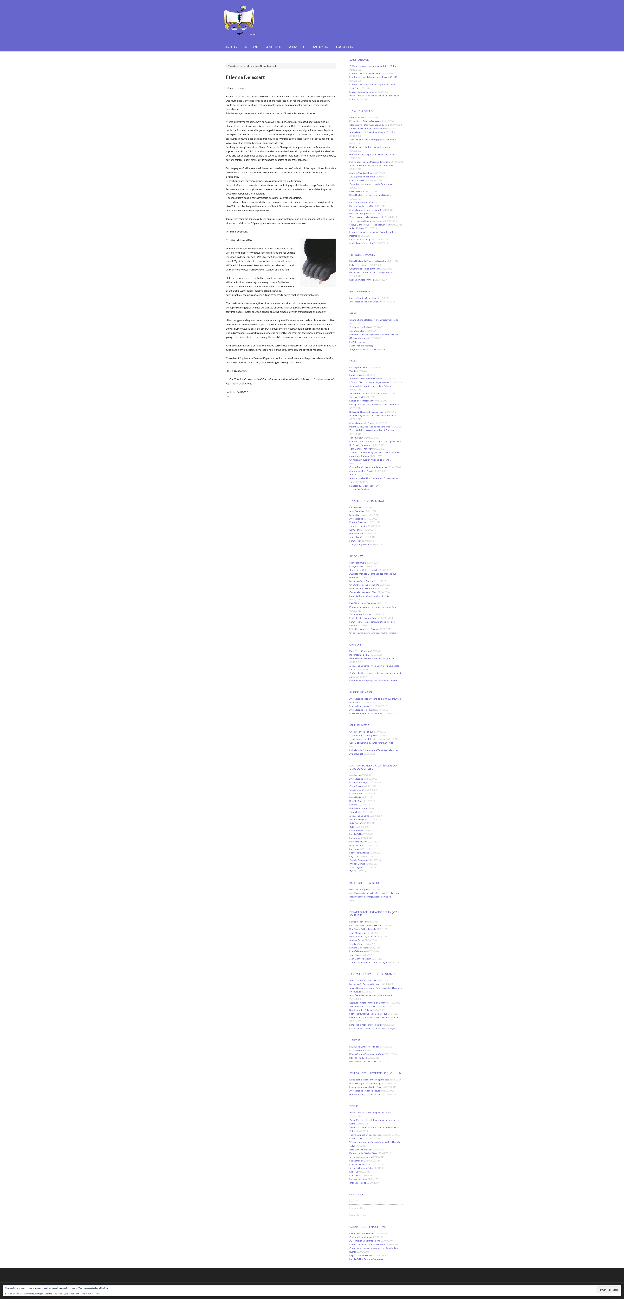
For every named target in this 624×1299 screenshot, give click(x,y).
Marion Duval (356, 374)
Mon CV (353, 1200)
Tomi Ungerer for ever (360, 448)
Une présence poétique (361, 731)
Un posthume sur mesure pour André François (372, 632)
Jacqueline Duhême (359, 489)
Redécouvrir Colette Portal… (364, 570)
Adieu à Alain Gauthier (361, 172)
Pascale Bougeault (359, 860)
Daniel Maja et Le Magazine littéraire (367, 261)
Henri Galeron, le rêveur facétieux (366, 1094)
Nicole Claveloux (358, 515)
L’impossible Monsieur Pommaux (365, 1024)
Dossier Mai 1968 (358, 1057)
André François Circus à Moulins (365, 1090)
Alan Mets (354, 775)
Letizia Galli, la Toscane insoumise (366, 1259)
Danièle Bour (356, 801)
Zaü (351, 871)
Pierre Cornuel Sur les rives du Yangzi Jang (370, 183)
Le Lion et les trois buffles (362, 400)
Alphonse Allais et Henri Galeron (366, 378)
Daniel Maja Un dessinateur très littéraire (370, 195)
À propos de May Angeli (361, 471)
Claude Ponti (356, 793)
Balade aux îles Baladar (361, 1010)
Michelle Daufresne (359, 852)
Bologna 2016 (356, 566)
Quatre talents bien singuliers (364, 268)
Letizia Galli (355, 507)
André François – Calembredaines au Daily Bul (372, 132)
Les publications (357, 1215)
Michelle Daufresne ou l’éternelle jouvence (370, 272)
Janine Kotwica (312, 27)
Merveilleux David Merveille (363, 1061)
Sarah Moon (355, 540)
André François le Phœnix (362, 422)
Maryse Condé (357, 845)
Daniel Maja (355, 797)
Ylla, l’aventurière (358, 437)
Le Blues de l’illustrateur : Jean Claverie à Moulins (374, 1017)
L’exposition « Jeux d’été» (362, 1233)
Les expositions (357, 1208)
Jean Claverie (356, 537)
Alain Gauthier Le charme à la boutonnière (370, 995)
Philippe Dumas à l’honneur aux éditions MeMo (372, 66)
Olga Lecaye (355, 856)
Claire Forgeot (356, 786)
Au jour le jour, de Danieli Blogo (365, 1240)
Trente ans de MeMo (360, 327)
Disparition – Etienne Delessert (365, 121)
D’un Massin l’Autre (359, 180)
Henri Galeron (356, 533)
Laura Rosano (356, 830)
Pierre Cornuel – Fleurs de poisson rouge (370, 1112)
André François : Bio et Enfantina (366, 301)
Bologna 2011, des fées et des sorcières (369, 426)
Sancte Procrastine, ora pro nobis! (366, 393)
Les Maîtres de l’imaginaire (363, 239)
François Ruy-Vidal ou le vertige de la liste (370, 596)
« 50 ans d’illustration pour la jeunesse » (369, 382)
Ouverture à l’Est (358, 117)
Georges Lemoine (358, 526)
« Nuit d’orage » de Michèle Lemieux (367, 739)
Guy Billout (355, 529)
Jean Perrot (355, 955)
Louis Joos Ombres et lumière (364, 1046)
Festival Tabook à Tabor (361, 202)
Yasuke (353, 371)
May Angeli (355, 848)
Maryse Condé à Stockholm (363, 297)
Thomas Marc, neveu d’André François (368, 962)
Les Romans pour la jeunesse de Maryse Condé (373, 77)
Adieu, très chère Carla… (362, 1149)
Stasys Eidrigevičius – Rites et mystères (369, 224)
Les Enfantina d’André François (365, 618)
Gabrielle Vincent (358, 808)
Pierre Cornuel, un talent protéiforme (368, 1134)
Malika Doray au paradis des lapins (366, 1083)
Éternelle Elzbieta (358, 1050)
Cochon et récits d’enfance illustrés (367, 1244)
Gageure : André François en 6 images (368, 1002)
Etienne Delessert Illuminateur (365, 73)
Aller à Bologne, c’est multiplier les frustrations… (373, 415)
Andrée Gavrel (357, 940)
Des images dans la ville (361, 206)
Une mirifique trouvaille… (362, 706)
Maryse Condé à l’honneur (362, 588)
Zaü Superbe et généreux (362, 176)
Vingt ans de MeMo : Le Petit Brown (367, 349)
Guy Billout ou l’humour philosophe (367, 221)
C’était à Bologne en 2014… (363, 592)
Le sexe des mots (358, 1179)
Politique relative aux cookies (87, 1294)
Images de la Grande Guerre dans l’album (370, 385)
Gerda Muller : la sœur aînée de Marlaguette (371, 658)
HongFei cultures (358, 951)
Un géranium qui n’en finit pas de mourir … (370, 459)
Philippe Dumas (357, 863)
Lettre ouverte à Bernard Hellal (365, 925)
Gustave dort (356, 397)
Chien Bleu (355, 1175)
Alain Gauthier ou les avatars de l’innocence (371, 165)
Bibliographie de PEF (359, 654)
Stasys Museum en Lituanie (363, 91)
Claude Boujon (357, 789)
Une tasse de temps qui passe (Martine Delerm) (373, 680)
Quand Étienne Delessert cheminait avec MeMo (373, 319)
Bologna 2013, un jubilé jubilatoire (366, 411)
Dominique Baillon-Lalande (363, 929)
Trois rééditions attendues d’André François (371, 430)
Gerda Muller (356, 812)
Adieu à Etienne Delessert (363, 980)
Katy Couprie (356, 823)
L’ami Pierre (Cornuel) (360, 651)
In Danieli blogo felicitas (361, 1168)
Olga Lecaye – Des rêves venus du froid (369, 124)
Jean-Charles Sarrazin (360, 958)
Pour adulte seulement (361, 1237)
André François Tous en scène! (365, 209)
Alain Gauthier (356, 511)
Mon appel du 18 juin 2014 (362, 936)
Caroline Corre (357, 943)
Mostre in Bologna (358, 213)
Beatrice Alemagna (359, 782)
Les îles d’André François (362, 279)
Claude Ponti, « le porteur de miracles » (369, 467)
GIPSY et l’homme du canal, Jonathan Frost (371, 742)
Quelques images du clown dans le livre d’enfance (374, 404)
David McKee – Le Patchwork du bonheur (370, 147)
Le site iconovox (357, 921)
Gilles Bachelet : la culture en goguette (369, 1079)
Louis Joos (354, 837)
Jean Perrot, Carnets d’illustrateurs (367, 1006)
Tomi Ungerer (356, 867)
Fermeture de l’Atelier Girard (364, 1153)
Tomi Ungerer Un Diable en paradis (367, 217)
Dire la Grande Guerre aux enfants (367, 1054)
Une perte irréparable (360, 1164)
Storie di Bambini (358, 562)
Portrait (353, 474)
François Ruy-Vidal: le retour (363, 485)
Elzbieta (353, 804)
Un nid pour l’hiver (358, 367)
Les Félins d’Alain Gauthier (363, 603)
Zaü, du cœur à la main (360, 614)
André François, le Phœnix (362, 709)
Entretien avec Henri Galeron (364, 629)
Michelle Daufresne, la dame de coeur (368, 1013)
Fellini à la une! (356, 191)
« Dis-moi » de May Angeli (362, 735)
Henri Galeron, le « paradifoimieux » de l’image (372, 154)
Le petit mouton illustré (361, 1255)
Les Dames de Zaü (358, 1160)
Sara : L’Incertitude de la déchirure (366, 128)
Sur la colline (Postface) (361, 345)
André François (357, 518)
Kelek (352, 826)
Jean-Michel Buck (358, 932)
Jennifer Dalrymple (359, 819)
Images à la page (358, 1182)
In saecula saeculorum (360, 1156)
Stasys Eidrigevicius (359, 544)
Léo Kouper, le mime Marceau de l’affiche (370, 161)
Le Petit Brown (357, 341)
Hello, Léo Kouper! (359, 265)
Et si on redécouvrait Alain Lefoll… (366, 713)
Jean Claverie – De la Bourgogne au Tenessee (372, 139)
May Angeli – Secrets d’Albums (365, 984)
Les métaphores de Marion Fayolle (366, 1087)
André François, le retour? (362, 243)
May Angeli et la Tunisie (361, 581)
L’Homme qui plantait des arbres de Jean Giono (372, 607)
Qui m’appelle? (356, 330)
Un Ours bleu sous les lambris (364, 584)
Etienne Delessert (358, 522)
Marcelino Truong (358, 841)
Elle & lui (353, 1171)
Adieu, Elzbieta (357, 228)
